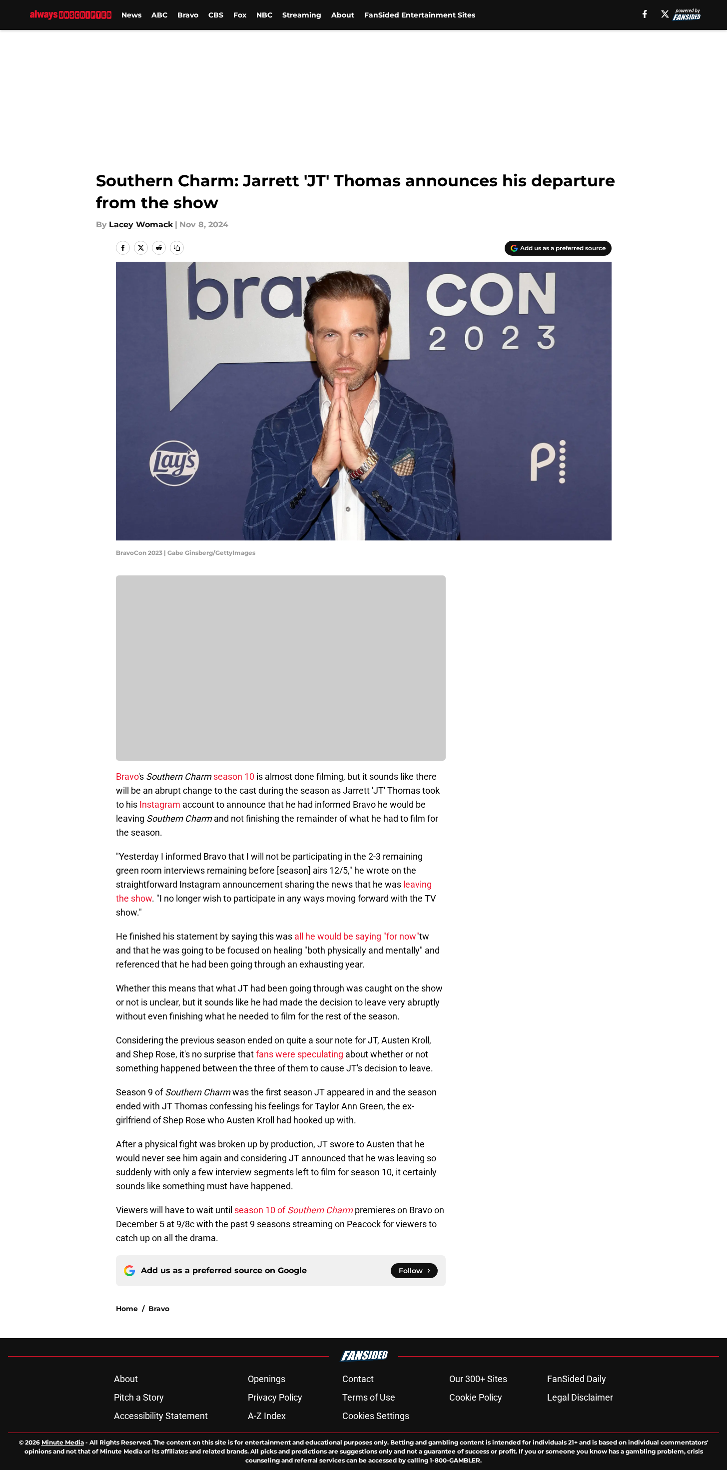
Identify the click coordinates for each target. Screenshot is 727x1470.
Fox (239, 14)
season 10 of (293, 1210)
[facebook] (645, 14)
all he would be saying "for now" (356, 936)
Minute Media (62, 1442)
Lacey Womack (141, 224)
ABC (159, 14)
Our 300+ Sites (478, 1379)
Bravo (187, 14)
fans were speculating (299, 1054)
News (131, 14)
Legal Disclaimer (580, 1397)
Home (127, 1308)
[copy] (177, 248)
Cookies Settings (375, 1416)
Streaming (301, 14)
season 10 (233, 776)
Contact (358, 1379)
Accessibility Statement (161, 1416)
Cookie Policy (475, 1397)
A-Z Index (267, 1416)
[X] (665, 14)
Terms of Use (368, 1397)
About (342, 14)
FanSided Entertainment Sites (419, 14)
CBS (215, 14)
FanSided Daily (576, 1379)
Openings (266, 1379)
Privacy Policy (275, 1397)
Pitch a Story (139, 1397)
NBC (264, 14)
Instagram (159, 804)
